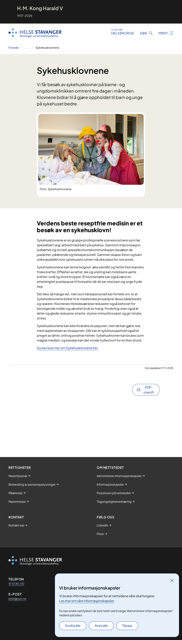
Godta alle (73, 625)
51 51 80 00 (16, 583)
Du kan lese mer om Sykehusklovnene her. (67, 348)
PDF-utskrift (148, 389)
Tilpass (127, 625)
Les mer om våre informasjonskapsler (86, 601)
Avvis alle (101, 625)
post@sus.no (17, 598)
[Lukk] (172, 580)
